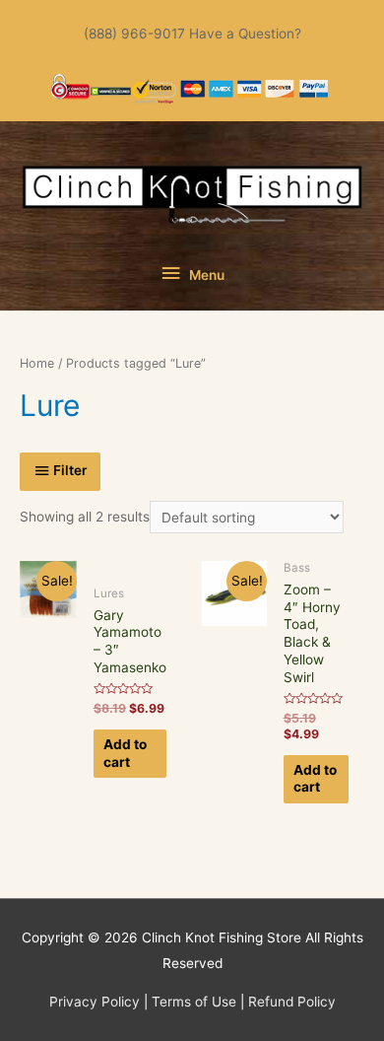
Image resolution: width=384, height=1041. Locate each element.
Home (37, 363)
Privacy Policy (94, 1001)
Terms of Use (194, 1001)
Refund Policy (292, 1001)
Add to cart (125, 753)
